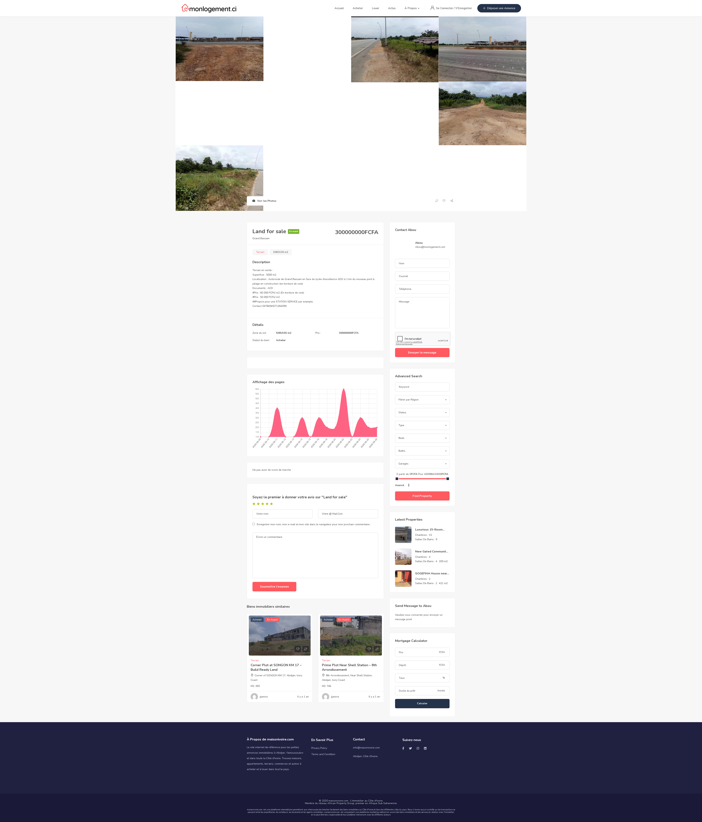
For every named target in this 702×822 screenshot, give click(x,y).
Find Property (422, 496)
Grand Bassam (260, 238)
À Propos (411, 8)
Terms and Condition (323, 754)
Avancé (400, 485)
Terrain (260, 252)
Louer (375, 8)
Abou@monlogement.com (430, 247)
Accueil (339, 8)
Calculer (422, 703)
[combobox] (422, 399)
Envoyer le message (422, 353)
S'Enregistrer (463, 8)
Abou (419, 243)
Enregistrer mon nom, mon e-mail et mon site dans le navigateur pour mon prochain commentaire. (313, 524)
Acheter (358, 8)
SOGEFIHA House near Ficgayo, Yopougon (431, 575)
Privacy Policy (319, 748)
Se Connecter (445, 8)
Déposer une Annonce (501, 8)
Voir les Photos (266, 201)
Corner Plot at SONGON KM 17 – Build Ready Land (276, 667)
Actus (392, 8)
